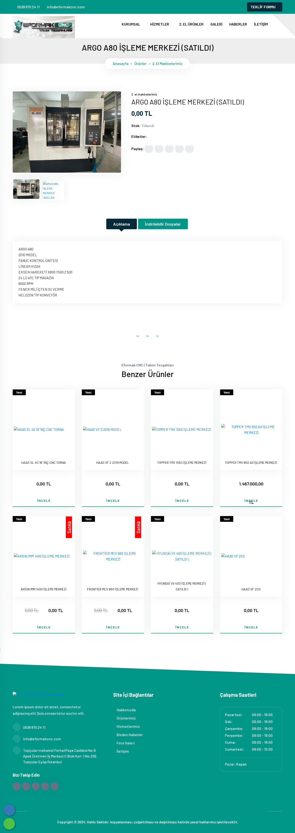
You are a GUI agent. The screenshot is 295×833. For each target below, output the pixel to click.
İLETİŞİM (261, 24)
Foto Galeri (125, 743)
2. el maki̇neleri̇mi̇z (167, 63)
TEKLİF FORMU (263, 7)
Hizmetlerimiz (128, 726)
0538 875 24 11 (28, 7)
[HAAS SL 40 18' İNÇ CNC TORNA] (39, 429)
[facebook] (212, 7)
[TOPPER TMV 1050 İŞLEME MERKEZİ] (181, 429)
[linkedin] (235, 7)
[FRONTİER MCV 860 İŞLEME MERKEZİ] (113, 556)
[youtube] (243, 7)
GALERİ (216, 24)
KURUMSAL (131, 24)
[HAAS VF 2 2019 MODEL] (102, 429)
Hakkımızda (126, 710)
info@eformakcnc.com (66, 7)
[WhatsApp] (9, 824)
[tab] (26, 189)
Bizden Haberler (129, 734)
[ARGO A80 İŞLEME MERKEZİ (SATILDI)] (67, 171)
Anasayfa (121, 63)
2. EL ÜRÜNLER (191, 24)
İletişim (122, 751)
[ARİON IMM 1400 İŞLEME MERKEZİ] (42, 556)
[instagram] (227, 7)
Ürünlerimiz (126, 718)
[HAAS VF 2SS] (233, 556)
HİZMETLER (160, 24)
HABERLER (238, 24)
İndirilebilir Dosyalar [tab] (163, 223)
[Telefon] (9, 810)
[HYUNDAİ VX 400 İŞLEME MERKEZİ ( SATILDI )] (182, 556)
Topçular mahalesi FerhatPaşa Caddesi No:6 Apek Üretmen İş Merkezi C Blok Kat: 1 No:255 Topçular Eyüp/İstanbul (59, 756)
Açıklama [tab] (121, 223)
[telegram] (220, 7)
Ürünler (140, 63)
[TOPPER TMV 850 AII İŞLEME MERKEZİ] (251, 429)
